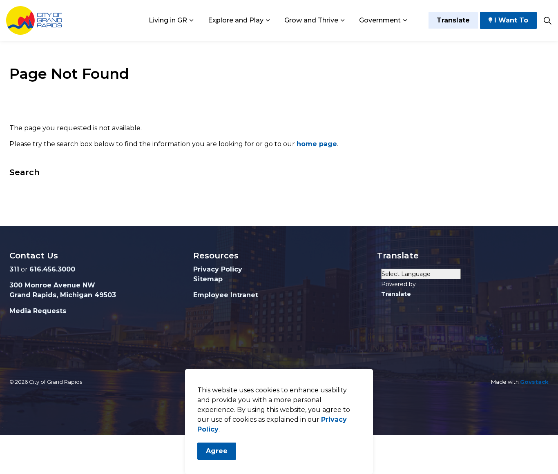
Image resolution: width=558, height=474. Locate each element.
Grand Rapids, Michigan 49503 (62, 295)
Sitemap (208, 279)
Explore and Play (235, 20)
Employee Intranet (225, 295)
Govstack (534, 381)
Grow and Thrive (311, 20)
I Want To (511, 20)
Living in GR (168, 20)
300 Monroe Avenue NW (52, 285)
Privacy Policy (217, 269)
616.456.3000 (52, 269)
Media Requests (37, 311)
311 (14, 269)
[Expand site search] (547, 20)
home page (317, 144)
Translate (453, 20)
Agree (217, 451)
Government (380, 20)
